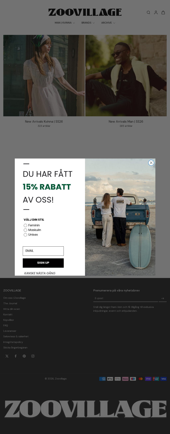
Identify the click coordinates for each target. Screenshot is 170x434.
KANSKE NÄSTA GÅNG (39, 273)
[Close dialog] (151, 163)
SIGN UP (43, 263)
